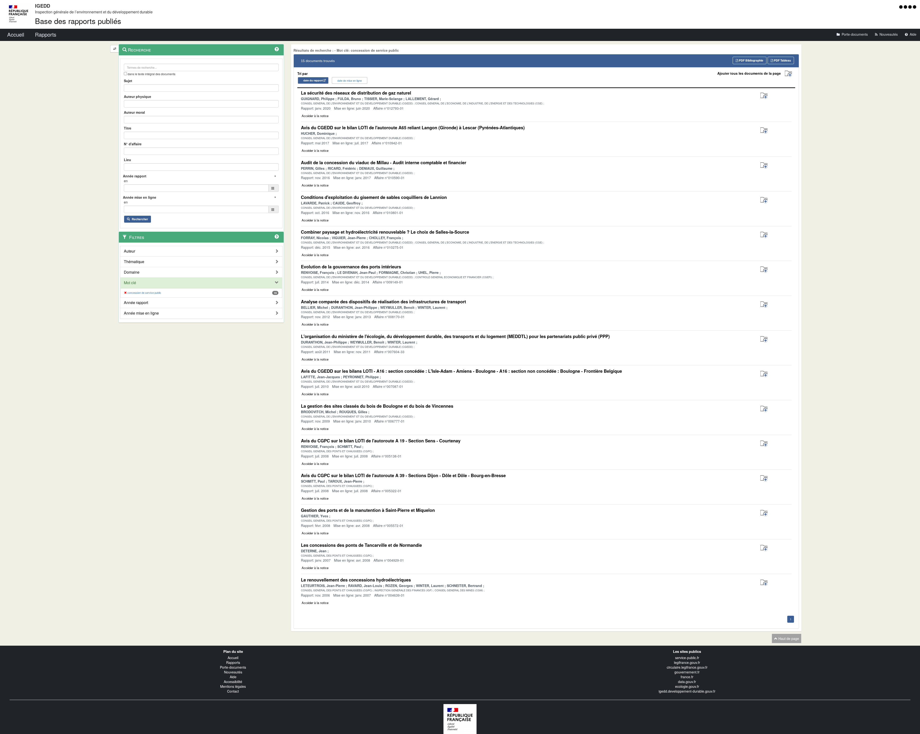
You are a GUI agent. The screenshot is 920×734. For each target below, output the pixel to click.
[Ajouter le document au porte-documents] (763, 96)
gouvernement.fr (687, 672)
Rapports (233, 662)
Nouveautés (233, 672)
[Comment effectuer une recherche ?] (277, 49)
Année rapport (136, 302)
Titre (127, 128)
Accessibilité (233, 681)
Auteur (129, 251)
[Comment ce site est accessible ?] (901, 7)
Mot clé (130, 282)
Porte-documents (233, 667)
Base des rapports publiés (78, 20)
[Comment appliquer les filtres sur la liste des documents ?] (277, 236)
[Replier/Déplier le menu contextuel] (114, 48)
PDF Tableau (782, 60)
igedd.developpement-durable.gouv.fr (687, 691)
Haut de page (788, 638)
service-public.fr (687, 657)
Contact (233, 691)
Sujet (128, 80)
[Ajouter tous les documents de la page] (788, 74)
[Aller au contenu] (906, 7)
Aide (233, 676)
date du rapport (313, 80)
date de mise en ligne (349, 80)
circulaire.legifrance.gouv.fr (687, 667)
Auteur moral (134, 112)
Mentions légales (233, 686)
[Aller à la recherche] (910, 7)
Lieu (127, 159)
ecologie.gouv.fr (687, 686)
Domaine (131, 272)
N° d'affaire (133, 143)
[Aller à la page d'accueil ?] (914, 7)
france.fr (687, 676)
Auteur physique (137, 96)
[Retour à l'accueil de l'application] (460, 718)
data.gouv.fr (687, 681)
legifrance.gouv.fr (687, 662)
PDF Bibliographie (750, 60)
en (126, 180)
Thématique (134, 261)
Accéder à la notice (315, 115)
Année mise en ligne (141, 313)
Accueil (233, 657)
